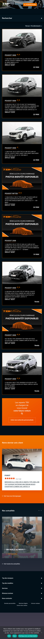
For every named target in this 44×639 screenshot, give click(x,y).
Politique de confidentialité (28, 636)
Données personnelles (9, 603)
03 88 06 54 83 (31, 4)
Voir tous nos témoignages (12, 496)
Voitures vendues (35, 603)
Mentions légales (23, 603)
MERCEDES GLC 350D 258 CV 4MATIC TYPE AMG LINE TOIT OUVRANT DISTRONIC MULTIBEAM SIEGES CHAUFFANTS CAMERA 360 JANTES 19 (22, 484)
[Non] (41, 633)
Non (14, 636)
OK (9, 636)
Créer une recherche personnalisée (22, 420)
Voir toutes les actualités (11, 564)
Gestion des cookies (22, 605)
